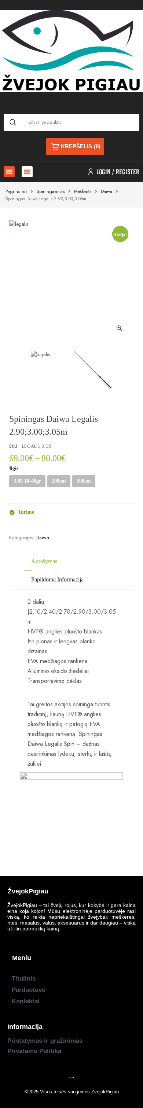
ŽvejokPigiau (105, 1091)
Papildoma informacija (57, 579)
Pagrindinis (16, 191)
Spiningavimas (51, 191)
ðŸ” (119, 328)
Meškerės (82, 191)
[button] (9, 171)
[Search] (13, 122)
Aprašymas (44, 561)
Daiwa (106, 191)
